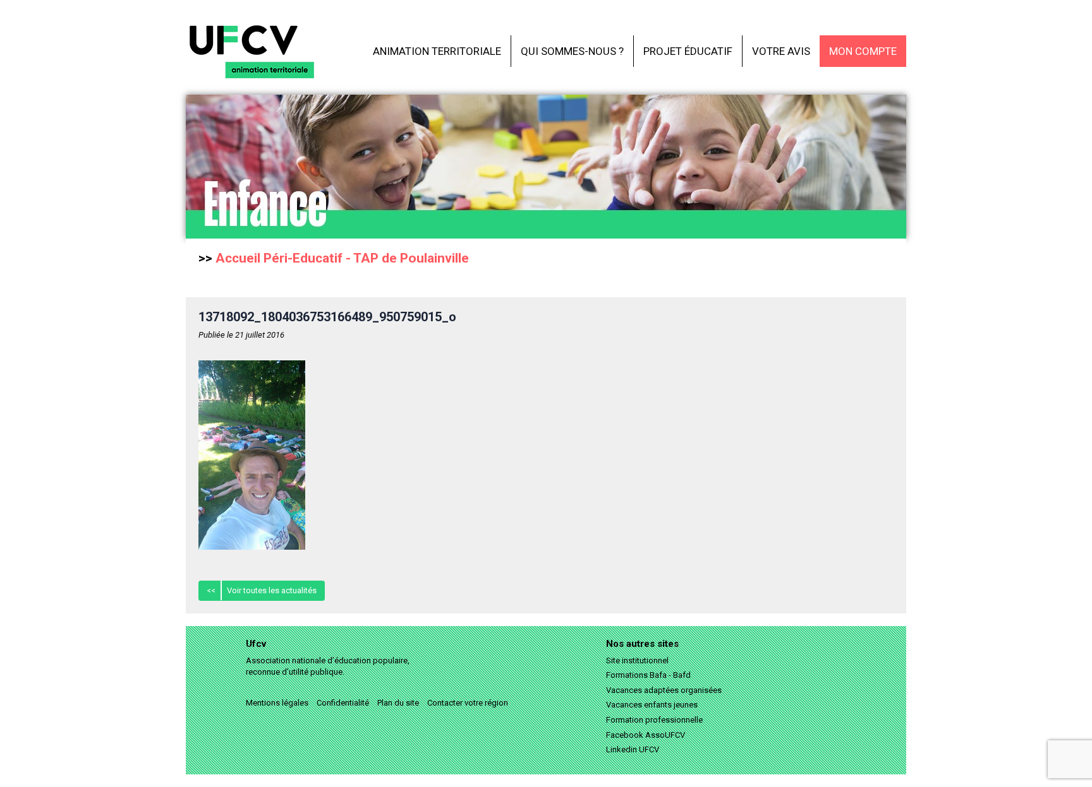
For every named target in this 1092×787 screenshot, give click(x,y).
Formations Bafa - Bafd (648, 675)
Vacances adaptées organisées (664, 690)
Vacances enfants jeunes (652, 704)
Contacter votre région (467, 702)
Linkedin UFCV (632, 749)
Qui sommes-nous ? (572, 51)
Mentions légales (277, 702)
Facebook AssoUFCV (645, 735)
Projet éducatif (687, 51)
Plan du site (398, 702)
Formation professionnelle (654, 720)
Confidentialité (343, 702)
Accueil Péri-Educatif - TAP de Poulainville (342, 258)
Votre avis (781, 51)
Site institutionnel (637, 660)
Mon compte (863, 51)
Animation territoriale (437, 51)
